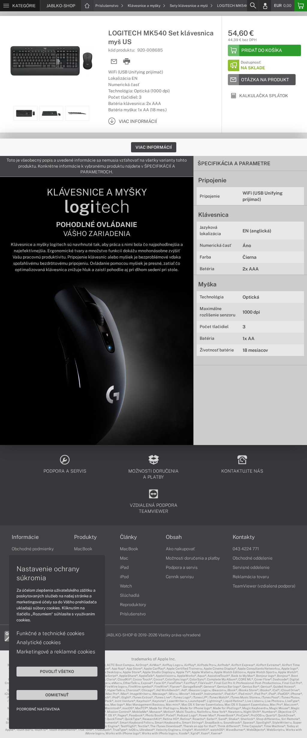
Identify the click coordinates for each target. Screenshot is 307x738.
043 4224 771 (246, 548)
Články (128, 537)
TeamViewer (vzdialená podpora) (264, 586)
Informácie (25, 537)
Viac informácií (154, 147)
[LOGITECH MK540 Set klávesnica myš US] (51, 61)
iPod (124, 576)
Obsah (174, 537)
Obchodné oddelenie (253, 558)
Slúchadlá (129, 595)
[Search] (253, 5)
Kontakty (244, 537)
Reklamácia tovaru (251, 576)
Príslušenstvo (107, 6)
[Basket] (300, 5)
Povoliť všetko (57, 671)
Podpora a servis (182, 567)
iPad (124, 567)
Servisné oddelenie (251, 567)
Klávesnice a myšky (144, 6)
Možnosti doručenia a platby (193, 558)
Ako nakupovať (180, 548)
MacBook (83, 548)
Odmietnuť (57, 694)
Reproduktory (133, 604)
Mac (124, 558)
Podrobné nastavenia (38, 709)
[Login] (265, 5)
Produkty (85, 537)
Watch (126, 586)
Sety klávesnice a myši (189, 6)
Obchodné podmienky (33, 548)
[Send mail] (114, 61)
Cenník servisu (180, 576)
